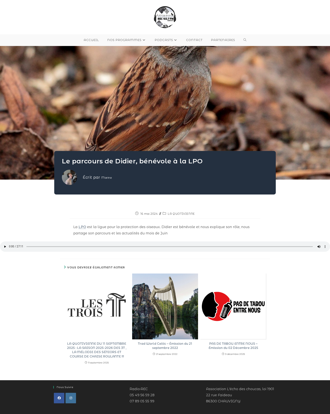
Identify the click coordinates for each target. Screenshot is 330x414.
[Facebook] (59, 398)
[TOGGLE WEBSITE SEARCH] (245, 40)
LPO (82, 227)
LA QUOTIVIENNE (181, 213)
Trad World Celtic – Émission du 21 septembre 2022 (165, 346)
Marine (106, 177)
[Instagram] (71, 398)
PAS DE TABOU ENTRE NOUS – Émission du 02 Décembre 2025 (233, 346)
